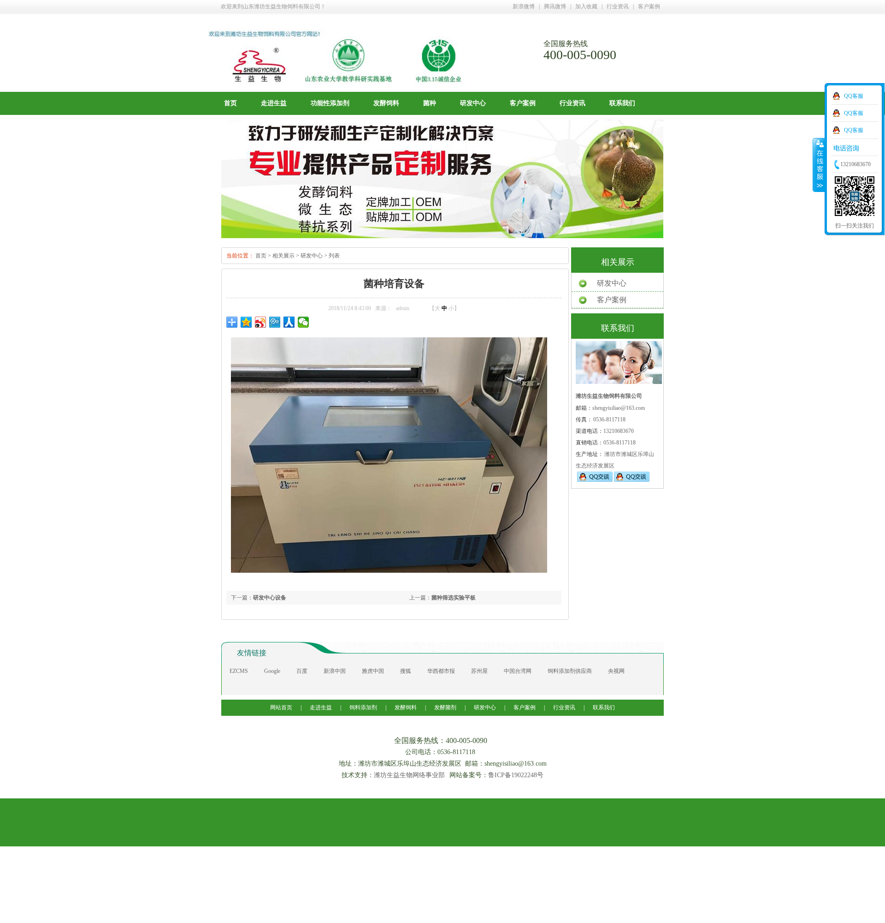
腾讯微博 (555, 6)
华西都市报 (441, 671)
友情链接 (251, 653)
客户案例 (649, 6)
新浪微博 (524, 6)
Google (272, 671)
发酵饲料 (386, 103)
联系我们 (622, 103)
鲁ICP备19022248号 (515, 775)
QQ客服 (853, 96)
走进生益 (274, 103)
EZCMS (239, 671)
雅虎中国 (373, 671)
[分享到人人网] (289, 322)
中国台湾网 (517, 671)
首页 (230, 103)
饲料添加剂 (363, 707)
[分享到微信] (303, 322)
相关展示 (283, 255)
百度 (301, 671)
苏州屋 (479, 671)
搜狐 (405, 671)
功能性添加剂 (330, 103)
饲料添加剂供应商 (570, 671)
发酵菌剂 (445, 707)
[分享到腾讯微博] (275, 322)
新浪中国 (335, 671)
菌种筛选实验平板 (453, 597)
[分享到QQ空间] (246, 322)
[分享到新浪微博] (260, 322)
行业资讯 (618, 6)
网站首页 (282, 707)
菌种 (429, 103)
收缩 (819, 165)
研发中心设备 (269, 597)
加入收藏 (586, 6)
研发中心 (473, 103)
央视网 (616, 671)
